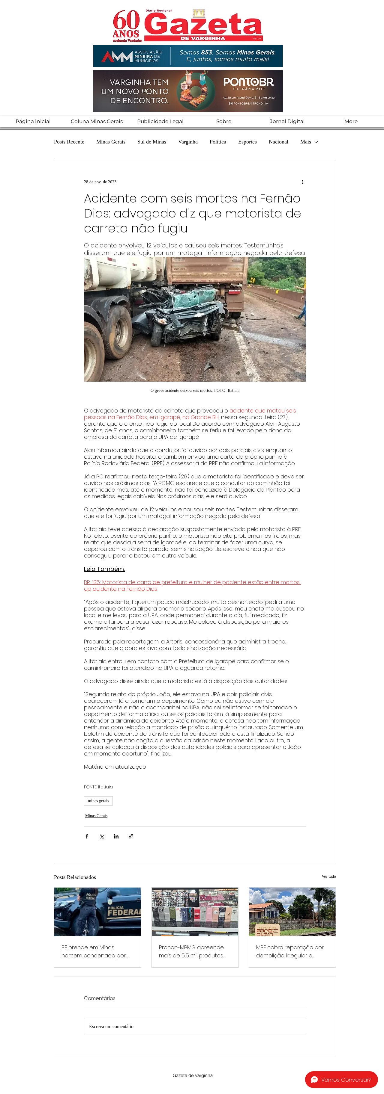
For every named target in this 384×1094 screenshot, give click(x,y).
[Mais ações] (302, 181)
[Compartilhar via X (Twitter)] (101, 836)
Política (218, 142)
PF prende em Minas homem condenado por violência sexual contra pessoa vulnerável (94, 951)
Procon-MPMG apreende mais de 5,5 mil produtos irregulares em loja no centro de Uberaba (191, 951)
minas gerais (98, 801)
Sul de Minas (151, 142)
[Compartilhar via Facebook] (87, 836)
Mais (305, 142)
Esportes (247, 142)
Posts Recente (69, 142)
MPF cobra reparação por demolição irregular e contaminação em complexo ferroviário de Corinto (290, 951)
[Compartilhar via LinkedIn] (116, 836)
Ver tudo (329, 876)
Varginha (188, 142)
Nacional (278, 142)
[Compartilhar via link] (131, 836)
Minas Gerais (110, 142)
